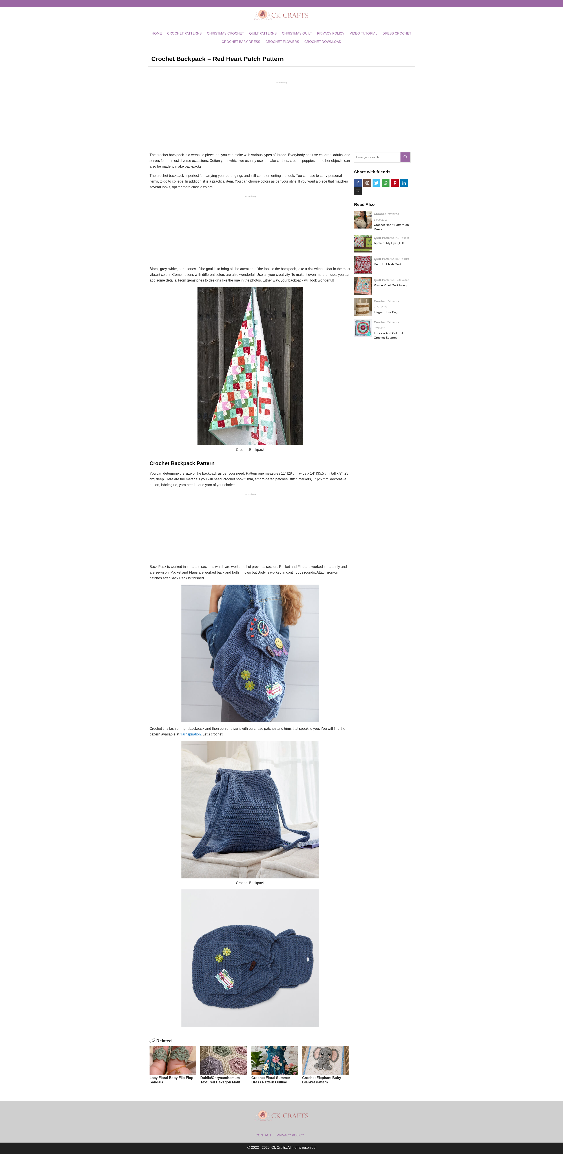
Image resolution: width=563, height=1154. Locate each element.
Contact (263, 1135)
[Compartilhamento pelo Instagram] (367, 183)
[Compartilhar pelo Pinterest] (395, 183)
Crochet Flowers (282, 42)
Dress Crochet (396, 33)
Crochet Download (322, 42)
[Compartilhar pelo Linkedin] (404, 183)
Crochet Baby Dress (241, 42)
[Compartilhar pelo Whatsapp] (385, 183)
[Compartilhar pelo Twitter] (376, 183)
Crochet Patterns (184, 33)
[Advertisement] (281, 116)
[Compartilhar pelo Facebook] (358, 183)
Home (157, 33)
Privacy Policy (330, 33)
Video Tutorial (363, 33)
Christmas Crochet (225, 33)
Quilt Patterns (263, 33)
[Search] (405, 157)
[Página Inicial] (281, 14)
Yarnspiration (190, 734)
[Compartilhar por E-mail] (358, 191)
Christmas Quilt (297, 33)
